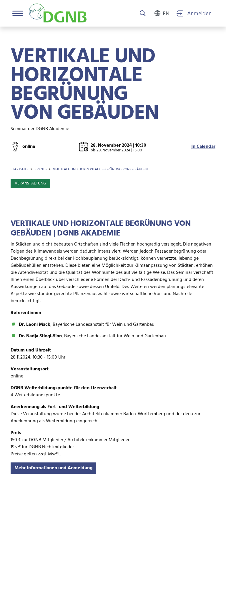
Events (40, 169)
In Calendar (203, 146)
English (166, 13)
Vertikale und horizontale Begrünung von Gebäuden (100, 169)
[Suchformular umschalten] (142, 14)
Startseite (19, 169)
